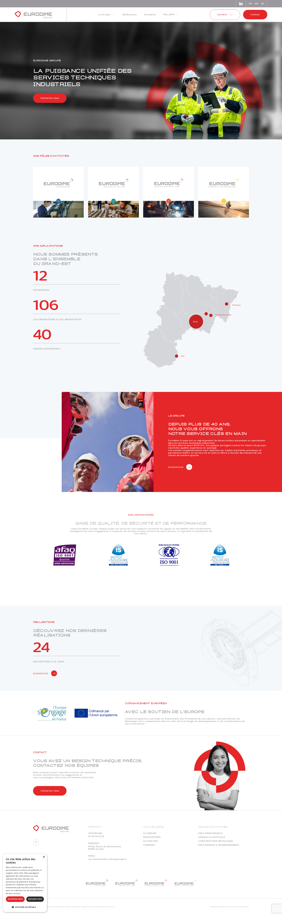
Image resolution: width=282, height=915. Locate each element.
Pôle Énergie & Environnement (218, 845)
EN (256, 3)
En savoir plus (175, 467)
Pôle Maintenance (210, 833)
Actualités (150, 841)
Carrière (149, 845)
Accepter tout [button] (15, 899)
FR (250, 3)
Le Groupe (149, 833)
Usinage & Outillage (211, 837)
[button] (25, 907)
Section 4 (110, 907)
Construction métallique (215, 841)
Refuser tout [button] (35, 899)
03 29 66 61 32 (96, 836)
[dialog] (25, 883)
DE (262, 3)
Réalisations (152, 837)
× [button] (44, 857)
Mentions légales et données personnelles (230, 907)
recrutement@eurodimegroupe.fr (107, 859)
